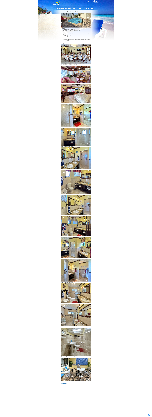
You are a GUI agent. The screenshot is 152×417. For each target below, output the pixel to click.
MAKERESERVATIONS (68, 7)
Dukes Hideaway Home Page (65, 383)
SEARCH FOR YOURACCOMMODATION (60, 7)
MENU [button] (96, 1)
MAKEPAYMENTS (74, 7)
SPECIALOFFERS (91, 7)
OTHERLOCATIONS (86, 7)
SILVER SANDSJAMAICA (80, 7)
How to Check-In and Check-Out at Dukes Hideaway (68, 382)
